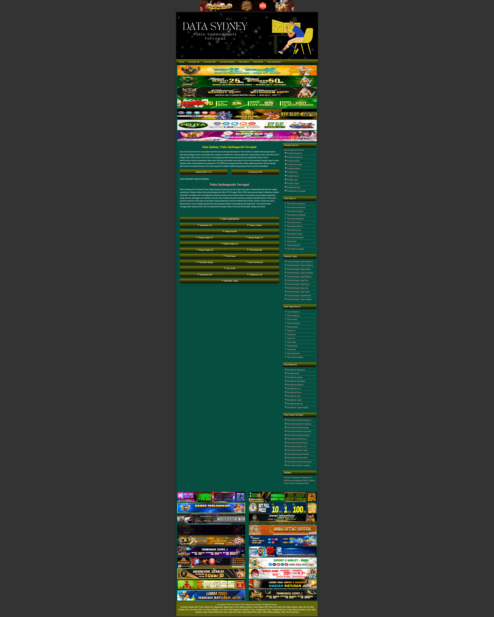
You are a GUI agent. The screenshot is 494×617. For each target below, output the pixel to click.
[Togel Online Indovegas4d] (283, 596)
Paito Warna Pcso (294, 223)
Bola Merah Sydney (295, 377)
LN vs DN (230, 268)
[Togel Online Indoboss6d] (283, 497)
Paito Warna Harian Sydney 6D (299, 462)
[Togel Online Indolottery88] (283, 552)
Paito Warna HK (206, 607)
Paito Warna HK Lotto (217, 612)
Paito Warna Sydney (295, 211)
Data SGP (281, 607)
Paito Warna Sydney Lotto (299, 609)
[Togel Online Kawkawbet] (211, 519)
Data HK (272, 607)
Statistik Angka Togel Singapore (300, 261)
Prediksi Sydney (293, 161)
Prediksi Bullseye (294, 168)
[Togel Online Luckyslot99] (283, 508)
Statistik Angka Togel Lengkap (299, 299)
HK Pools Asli (292, 612)
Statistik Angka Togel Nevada (299, 296)
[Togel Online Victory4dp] (211, 508)
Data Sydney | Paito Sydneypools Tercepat (229, 147)
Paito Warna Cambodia (296, 215)
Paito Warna (244, 62)
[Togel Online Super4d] (247, 92)
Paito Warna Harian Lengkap (298, 465)
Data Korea (291, 335)
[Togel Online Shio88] (283, 585)
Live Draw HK (193, 62)
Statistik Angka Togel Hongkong (300, 265)
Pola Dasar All (255, 250)
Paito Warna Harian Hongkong (299, 424)
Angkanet (237, 609)
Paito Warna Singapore (296, 204)
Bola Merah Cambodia (296, 381)
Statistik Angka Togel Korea (298, 284)
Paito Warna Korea (294, 226)
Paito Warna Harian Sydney (298, 428)
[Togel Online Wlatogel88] (211, 563)
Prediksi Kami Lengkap (296, 191)
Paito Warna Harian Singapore (299, 420)
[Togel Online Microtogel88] (211, 497)
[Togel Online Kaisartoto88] (211, 585)
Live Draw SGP (210, 62)
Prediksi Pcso (292, 172)
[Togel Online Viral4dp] (247, 136)
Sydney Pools (248, 609)
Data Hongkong (293, 316)
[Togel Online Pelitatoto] (247, 125)
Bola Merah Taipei (294, 400)
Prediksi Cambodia (294, 165)
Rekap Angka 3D (255, 237)
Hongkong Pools (302, 483)
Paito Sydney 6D (274, 62)
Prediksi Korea (293, 176)
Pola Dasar (230, 256)
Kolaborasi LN (255, 274)
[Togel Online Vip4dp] (283, 519)
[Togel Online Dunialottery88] (283, 530)
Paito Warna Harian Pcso (297, 439)
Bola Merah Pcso (294, 389)
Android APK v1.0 (203, 172)
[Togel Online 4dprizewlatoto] (211, 574)
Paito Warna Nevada (295, 238)
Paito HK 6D (258, 62)
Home (181, 62)
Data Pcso (291, 331)
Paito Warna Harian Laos (297, 446)
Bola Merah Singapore (296, 370)
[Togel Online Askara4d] (211, 541)
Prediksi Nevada (293, 187)
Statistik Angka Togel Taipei (298, 292)
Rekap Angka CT (205, 237)
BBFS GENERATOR (230, 219)
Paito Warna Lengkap (295, 249)
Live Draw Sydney (227, 62)
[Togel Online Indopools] (283, 574)
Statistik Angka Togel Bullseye (299, 277)
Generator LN (205, 225)
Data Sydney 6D (293, 353)
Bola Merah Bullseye (295, 385)
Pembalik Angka (205, 262)
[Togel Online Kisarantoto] (247, 114)
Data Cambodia (293, 323)
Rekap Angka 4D (205, 250)
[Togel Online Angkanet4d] (283, 563)
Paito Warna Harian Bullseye (298, 435)
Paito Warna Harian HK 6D (297, 458)
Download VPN (255, 172)
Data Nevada (292, 346)
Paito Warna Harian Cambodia (299, 431)
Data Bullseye (292, 327)
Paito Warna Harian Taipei (297, 450)
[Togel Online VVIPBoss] (247, 70)
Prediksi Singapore (294, 153)
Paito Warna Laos (294, 230)
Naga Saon (228, 607)
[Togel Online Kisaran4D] (247, 103)
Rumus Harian (255, 225)
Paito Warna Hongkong (296, 207)
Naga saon (306, 477)
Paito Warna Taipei (294, 234)
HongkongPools (279, 609)
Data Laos (291, 338)
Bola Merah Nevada (295, 404)
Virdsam (207, 157)
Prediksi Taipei (293, 183)
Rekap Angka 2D (230, 244)
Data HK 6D (291, 350)
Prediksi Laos (292, 180)
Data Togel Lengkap (295, 357)
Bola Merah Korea (294, 392)
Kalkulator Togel (230, 281)
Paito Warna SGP (260, 607)
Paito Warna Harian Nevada (298, 454)
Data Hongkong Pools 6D (294, 150)
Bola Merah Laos (294, 396)
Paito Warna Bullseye (295, 219)
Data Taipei (291, 342)
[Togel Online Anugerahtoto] (283, 541)
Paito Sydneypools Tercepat (229, 184)
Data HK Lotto (234, 612)
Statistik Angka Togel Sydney (299, 269)
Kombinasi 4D (205, 274)
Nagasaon (296, 477)
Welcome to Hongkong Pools (295, 480)
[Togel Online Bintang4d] (211, 552)
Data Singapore (293, 312)
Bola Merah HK (293, 373)
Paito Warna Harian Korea (297, 443)
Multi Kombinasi (255, 262)
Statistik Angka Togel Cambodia (300, 273)
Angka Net (193, 607)
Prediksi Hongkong (294, 157)
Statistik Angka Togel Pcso (298, 280)
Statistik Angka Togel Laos (297, 288)
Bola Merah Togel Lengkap (297, 408)
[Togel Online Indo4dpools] (211, 596)
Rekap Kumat (230, 231)
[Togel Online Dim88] (247, 81)
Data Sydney (185, 152)
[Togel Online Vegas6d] (211, 530)
